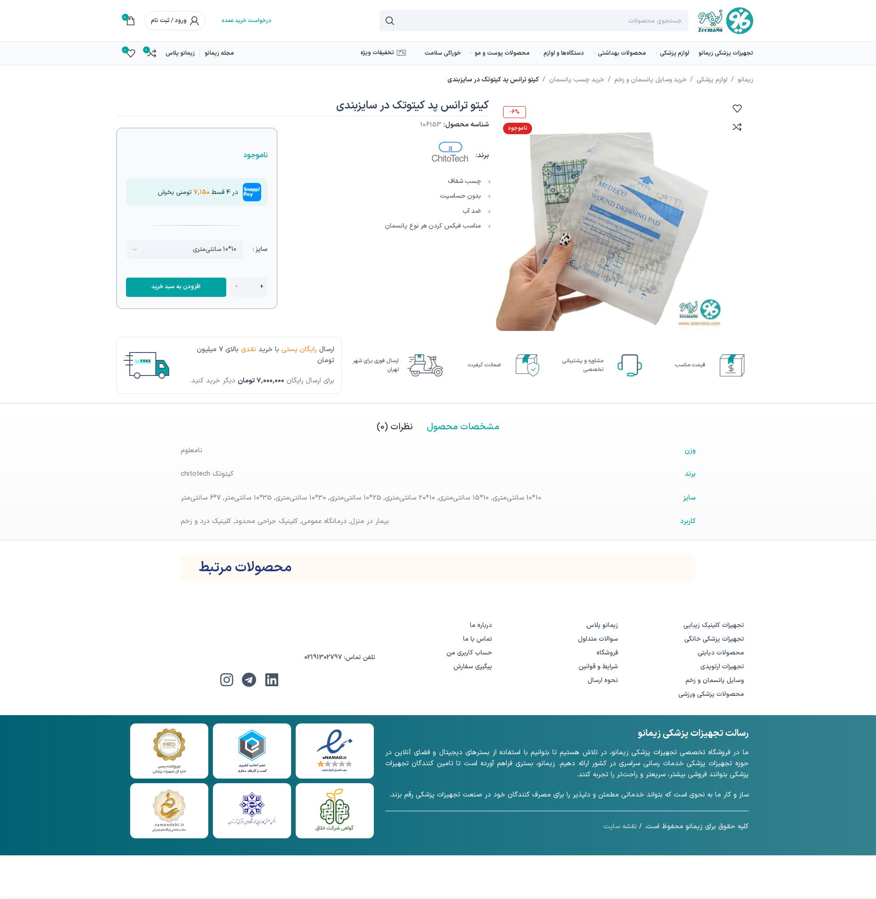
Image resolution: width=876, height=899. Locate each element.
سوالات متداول (598, 639)
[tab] (463, 427)
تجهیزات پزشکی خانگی (714, 639)
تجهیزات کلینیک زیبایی (713, 625)
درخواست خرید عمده (246, 21)
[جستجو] (390, 20)
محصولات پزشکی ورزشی (711, 694)
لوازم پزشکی (712, 80)
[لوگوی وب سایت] (725, 20)
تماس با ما (477, 639)
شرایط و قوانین (598, 666)
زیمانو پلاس (602, 625)
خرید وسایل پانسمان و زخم (650, 80)
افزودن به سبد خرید (175, 286)
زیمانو (745, 80)
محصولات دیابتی (721, 653)
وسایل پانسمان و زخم (715, 680)
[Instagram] (226, 679)
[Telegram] (249, 679)
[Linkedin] (271, 679)
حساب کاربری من (469, 653)
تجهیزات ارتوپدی (722, 666)
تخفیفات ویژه (377, 52)
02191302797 (323, 657)
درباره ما (481, 625)
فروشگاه (607, 653)
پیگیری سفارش (472, 666)
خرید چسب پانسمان (576, 80)
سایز (261, 249)
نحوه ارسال (603, 680)
